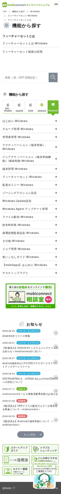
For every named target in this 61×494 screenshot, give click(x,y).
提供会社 (7, 488)
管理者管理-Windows (16, 137)
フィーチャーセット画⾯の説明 (22, 51)
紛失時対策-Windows (16, 225)
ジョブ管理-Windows (16, 249)
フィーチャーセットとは (19, 19)
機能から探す (18, 11)
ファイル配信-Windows (17, 217)
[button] (44, 475)
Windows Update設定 (17, 201)
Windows (35, 11)
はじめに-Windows (14, 121)
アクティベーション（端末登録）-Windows (24, 147)
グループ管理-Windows (17, 129)
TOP (4, 11)
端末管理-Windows (14, 169)
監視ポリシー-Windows (17, 185)
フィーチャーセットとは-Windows (24, 43)
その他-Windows (13, 241)
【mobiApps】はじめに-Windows (24, 265)
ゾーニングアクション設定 (19, 193)
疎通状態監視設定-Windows (20, 233)
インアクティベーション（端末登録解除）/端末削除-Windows (26, 159)
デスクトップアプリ (15, 273)
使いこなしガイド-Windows (20, 257)
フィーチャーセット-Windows (22, 15)
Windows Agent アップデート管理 (25, 209)
